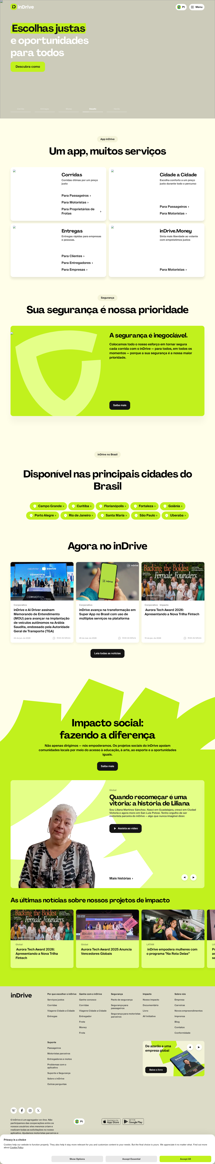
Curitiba (83, 506)
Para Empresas (73, 270)
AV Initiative (149, 1016)
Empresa (179, 1000)
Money (83, 1027)
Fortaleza (146, 506)
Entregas (52, 1016)
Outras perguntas (57, 1084)
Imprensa (180, 1016)
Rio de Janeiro (80, 515)
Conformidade (182, 1033)
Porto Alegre (44, 515)
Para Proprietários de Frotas (78, 211)
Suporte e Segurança (58, 1073)
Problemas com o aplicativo (56, 1066)
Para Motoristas (74, 202)
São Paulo (147, 515)
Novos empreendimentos (189, 1011)
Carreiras (180, 1005)
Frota (82, 1033)
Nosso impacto (151, 1000)
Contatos (180, 1027)
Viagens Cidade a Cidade (61, 1011)
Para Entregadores (76, 263)
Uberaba (177, 515)
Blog (177, 1022)
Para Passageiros (75, 196)
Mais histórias (120, 878)
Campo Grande (50, 506)
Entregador (85, 1016)
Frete (82, 1022)
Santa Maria (115, 515)
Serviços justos (55, 1000)
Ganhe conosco (87, 1000)
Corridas (52, 1005)
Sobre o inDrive (55, 1079)
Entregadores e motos (59, 1059)
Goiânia (174, 506)
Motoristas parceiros (58, 1054)
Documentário (150, 1005)
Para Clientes (72, 256)
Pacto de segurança (122, 1000)
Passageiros (54, 1048)
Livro (145, 1011)
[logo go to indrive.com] (22, 7)
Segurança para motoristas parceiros (125, 1015)
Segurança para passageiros (119, 1006)
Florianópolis (114, 506)
